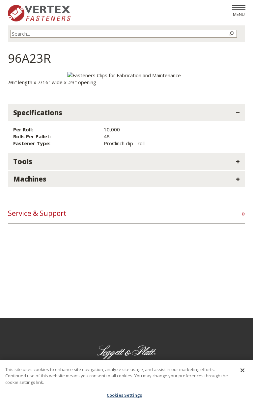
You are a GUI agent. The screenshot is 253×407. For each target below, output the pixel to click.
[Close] (242, 370)
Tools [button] (22, 161)
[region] (126, 383)
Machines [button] (29, 179)
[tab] (126, 112)
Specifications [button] (37, 112)
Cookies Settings (124, 395)
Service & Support (37, 213)
